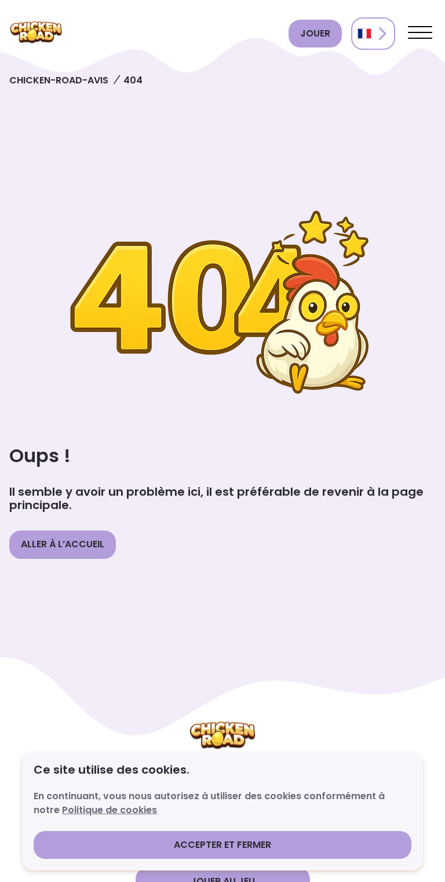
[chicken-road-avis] (144, 33)
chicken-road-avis (58, 80)
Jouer (315, 33)
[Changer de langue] (373, 33)
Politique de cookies (109, 810)
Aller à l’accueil (62, 544)
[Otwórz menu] (420, 33)
